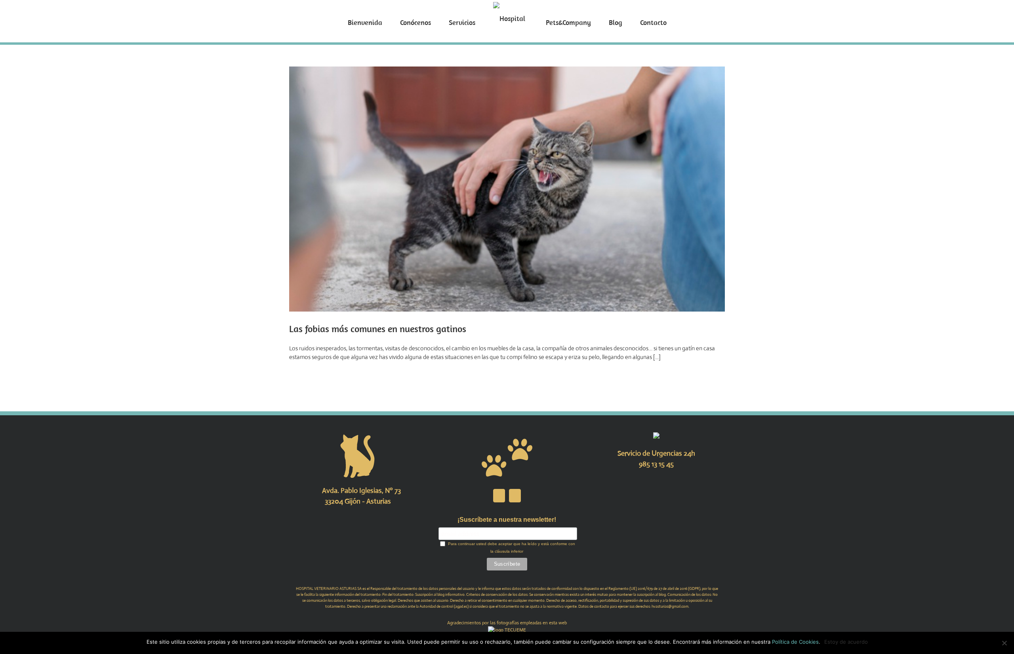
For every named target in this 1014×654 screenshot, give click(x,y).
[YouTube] (515, 495)
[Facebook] (499, 495)
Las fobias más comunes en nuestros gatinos (377, 329)
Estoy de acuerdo (846, 642)
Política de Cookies (795, 642)
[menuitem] (394, 21)
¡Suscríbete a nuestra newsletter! (506, 519)
